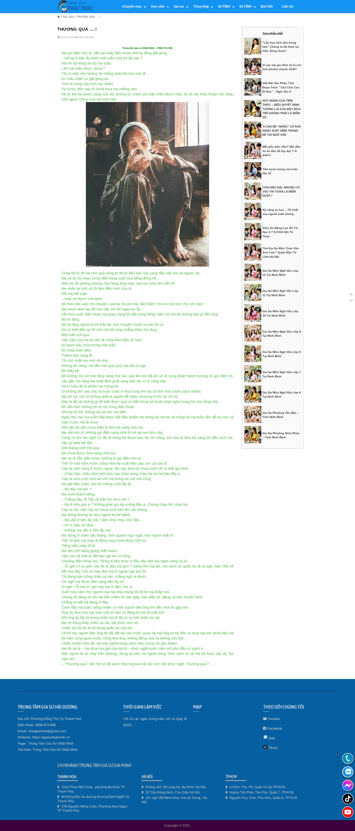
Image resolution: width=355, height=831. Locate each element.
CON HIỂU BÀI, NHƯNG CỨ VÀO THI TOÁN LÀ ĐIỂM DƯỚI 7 (281, 191)
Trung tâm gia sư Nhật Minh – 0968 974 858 (147, 48)
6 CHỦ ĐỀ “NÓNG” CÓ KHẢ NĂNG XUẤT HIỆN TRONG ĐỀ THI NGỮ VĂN (281, 131)
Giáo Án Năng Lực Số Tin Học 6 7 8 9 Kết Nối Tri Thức (280, 232)
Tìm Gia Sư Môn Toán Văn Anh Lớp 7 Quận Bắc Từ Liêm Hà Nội (280, 252)
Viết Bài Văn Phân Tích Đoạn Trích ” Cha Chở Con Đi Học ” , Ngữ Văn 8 (281, 87)
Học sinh (68, 16)
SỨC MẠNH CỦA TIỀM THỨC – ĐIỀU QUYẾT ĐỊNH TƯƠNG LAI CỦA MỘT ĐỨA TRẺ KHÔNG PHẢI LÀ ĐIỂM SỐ (281, 109)
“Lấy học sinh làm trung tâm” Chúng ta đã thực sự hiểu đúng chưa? (280, 47)
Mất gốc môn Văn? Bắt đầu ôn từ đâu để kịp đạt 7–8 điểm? (281, 151)
